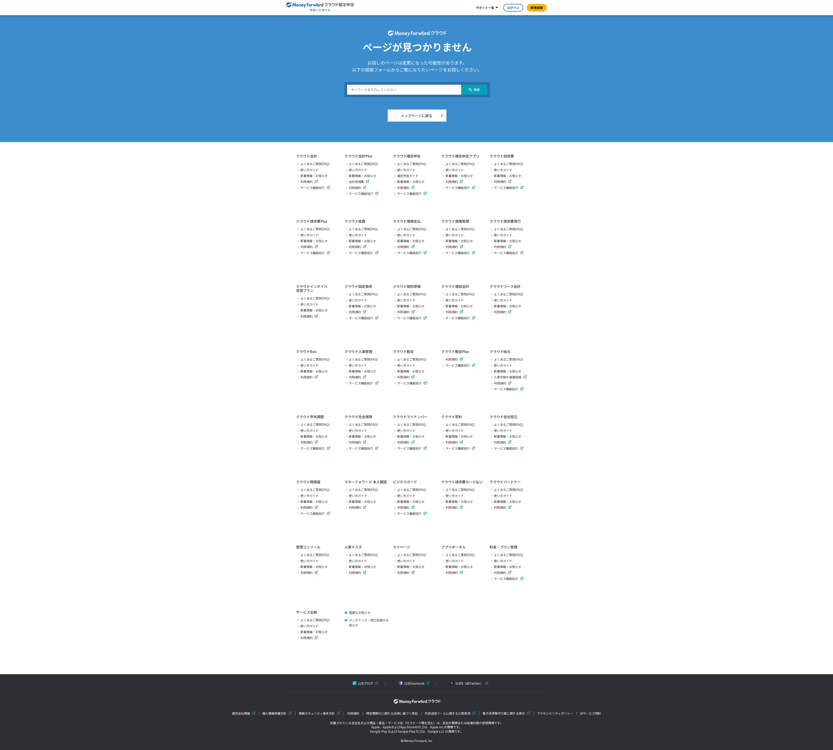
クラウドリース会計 (505, 286)
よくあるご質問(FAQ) (315, 164)
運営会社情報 (241, 713)
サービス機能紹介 (312, 187)
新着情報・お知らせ (314, 176)
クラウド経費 (354, 221)
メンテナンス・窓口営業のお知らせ (369, 622)
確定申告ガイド (407, 176)
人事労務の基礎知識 (507, 377)
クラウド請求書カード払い (462, 481)
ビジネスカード (405, 481)
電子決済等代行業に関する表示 (503, 713)
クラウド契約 (451, 416)
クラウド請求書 (502, 156)
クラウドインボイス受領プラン (311, 288)
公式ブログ (365, 683)
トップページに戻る (416, 115)
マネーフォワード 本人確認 (365, 481)
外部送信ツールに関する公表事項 (447, 713)
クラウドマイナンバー (410, 416)
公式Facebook (414, 683)
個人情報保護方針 (274, 713)
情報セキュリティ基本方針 (317, 713)
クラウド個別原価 (407, 286)
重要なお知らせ (359, 612)
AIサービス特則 (590, 713)
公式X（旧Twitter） (469, 683)
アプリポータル (453, 547)
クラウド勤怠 (403, 351)
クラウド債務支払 (407, 221)
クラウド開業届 (308, 481)
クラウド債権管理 (455, 221)
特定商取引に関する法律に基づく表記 (392, 713)
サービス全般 (306, 612)
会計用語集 (356, 181)
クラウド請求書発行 (505, 221)
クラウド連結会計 (455, 286)
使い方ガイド (309, 170)
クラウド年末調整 (310, 416)
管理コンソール (308, 547)
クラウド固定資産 (358, 286)
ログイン (513, 7)
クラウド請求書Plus (311, 221)
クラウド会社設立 (503, 416)
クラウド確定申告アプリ (460, 156)
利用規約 (306, 181)
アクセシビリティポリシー (555, 713)
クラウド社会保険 (358, 416)
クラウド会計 (306, 156)
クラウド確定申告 (407, 156)
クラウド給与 (500, 351)
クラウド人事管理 (358, 351)
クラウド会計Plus (358, 156)
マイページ (401, 547)
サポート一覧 (485, 7)
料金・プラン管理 (503, 547)
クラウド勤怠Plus (455, 351)
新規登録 (537, 7)
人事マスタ (353, 547)
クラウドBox (306, 351)
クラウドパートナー (505, 481)
